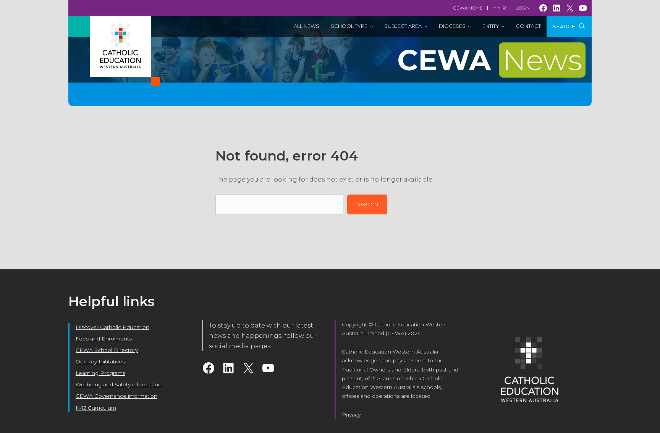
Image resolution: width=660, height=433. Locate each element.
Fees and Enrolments (104, 339)
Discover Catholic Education (112, 327)
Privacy (351, 415)
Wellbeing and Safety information (119, 384)
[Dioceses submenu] (469, 26)
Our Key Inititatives (100, 361)
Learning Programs (100, 373)
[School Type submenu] (371, 26)
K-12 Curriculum (96, 408)
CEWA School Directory (107, 350)
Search (367, 204)
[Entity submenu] (503, 26)
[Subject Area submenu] (425, 26)
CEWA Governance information (116, 396)
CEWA (489, 60)
